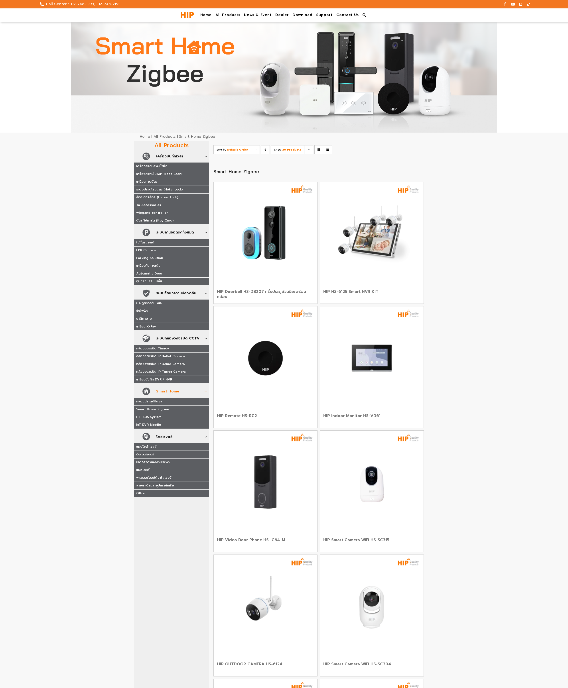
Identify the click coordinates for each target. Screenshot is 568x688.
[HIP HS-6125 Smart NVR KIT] (372, 234)
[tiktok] (529, 4)
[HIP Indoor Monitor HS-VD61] (372, 358)
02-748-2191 (108, 4)
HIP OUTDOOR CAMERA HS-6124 (249, 664)
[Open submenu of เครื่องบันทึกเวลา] (207, 157)
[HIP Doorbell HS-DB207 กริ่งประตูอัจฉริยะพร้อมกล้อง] (265, 234)
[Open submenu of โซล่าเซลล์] (207, 437)
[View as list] (327, 149)
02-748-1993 (82, 4)
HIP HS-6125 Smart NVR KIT (350, 291)
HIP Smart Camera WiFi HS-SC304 (357, 664)
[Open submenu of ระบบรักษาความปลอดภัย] (207, 293)
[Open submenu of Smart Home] (207, 392)
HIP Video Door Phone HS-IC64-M (251, 540)
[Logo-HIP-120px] (187, 13)
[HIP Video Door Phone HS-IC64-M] (265, 482)
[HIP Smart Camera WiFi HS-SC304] (372, 606)
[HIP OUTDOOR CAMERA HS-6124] (265, 606)
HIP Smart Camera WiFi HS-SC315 (356, 540)
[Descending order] (265, 149)
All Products (165, 136)
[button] (364, 15)
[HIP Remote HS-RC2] (265, 358)
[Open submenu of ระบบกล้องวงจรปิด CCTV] (207, 339)
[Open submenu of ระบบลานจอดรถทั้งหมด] (207, 233)
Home (145, 136)
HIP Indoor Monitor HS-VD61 (352, 416)
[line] (520, 4)
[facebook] (505, 4)
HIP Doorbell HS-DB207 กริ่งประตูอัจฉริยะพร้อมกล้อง (261, 294)
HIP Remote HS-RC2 (237, 416)
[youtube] (513, 4)
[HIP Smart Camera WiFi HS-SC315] (372, 482)
